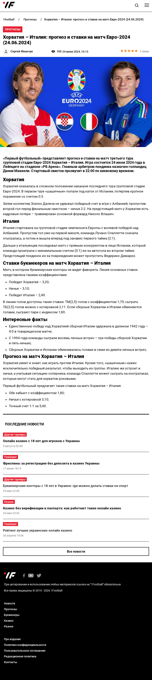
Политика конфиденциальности (25, 644)
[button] (137, 6)
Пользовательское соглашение (25, 650)
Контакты (10, 662)
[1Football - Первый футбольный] (9, 5)
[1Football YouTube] (31, 576)
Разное (9, 501)
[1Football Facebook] (24, 576)
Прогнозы (12, 29)
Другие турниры (15, 434)
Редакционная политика (20, 656)
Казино (8, 620)
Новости (9, 603)
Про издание (12, 639)
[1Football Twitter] (39, 576)
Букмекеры (11, 615)
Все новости (76, 551)
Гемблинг (10, 457)
